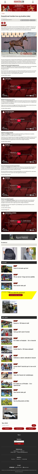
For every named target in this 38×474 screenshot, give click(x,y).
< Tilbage (3, 13)
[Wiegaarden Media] (26, 467)
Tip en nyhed (19, 428)
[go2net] (18, 467)
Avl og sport (3, 25)
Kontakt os (18, 459)
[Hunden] (11, 467)
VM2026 (15, 274)
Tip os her (13, 459)
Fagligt (15, 398)
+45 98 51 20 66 (12, 452)
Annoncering (24, 459)
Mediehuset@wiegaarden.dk (22, 452)
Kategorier (7, 428)
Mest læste (31, 428)
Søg (34, 425)
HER (8, 209)
